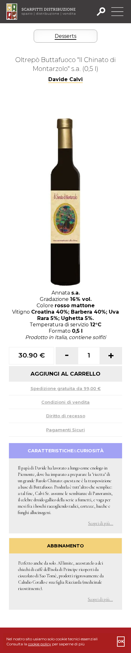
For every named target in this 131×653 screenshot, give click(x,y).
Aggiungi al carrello (65, 374)
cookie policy (39, 644)
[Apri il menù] (117, 11)
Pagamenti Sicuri (65, 429)
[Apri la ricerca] (103, 11)
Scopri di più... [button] (100, 523)
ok (121, 641)
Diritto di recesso (65, 415)
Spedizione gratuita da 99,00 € (66, 388)
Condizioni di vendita (65, 402)
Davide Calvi (65, 79)
